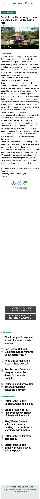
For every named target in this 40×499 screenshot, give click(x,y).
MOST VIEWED (6, 332)
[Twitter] (19, 182)
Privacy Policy (31, 490)
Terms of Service (21, 490)
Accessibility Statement (20, 492)
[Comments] (25, 182)
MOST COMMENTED (8, 396)
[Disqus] (20, 220)
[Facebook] (13, 182)
